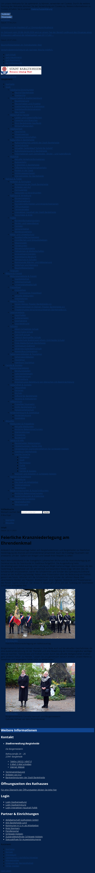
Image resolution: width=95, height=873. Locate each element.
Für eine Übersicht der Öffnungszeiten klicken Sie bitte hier (29, 789)
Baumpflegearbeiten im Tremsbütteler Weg (21, 44)
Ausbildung (20, 479)
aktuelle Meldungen (24, 295)
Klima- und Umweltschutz (22, 234)
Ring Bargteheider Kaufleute (28, 123)
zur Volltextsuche (14, 62)
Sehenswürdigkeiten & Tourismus (26, 354)
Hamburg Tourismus (24, 362)
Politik (13, 217)
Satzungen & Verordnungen (28, 192)
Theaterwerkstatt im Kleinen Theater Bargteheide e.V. (40, 306)
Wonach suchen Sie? (11, 512)
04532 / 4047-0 (21, 761)
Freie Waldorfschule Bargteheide (30, 343)
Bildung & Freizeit (14, 273)
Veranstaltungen (22, 501)
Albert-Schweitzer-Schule (26, 329)
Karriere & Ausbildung (20, 476)
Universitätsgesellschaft (26, 284)
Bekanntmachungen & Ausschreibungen (29, 490)
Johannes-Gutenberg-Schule (28, 348)
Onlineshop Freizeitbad (30, 292)
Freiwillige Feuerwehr (25, 404)
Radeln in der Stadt (24, 170)
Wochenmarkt (21, 504)
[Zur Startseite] (21, 73)
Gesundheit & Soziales (20, 384)
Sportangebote (17, 312)
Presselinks (20, 434)
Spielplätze (20, 418)
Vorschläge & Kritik (23, 214)
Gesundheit (20, 387)
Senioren (19, 390)
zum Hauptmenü (14, 57)
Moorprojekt (21, 242)
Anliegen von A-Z (23, 187)
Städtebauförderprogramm (28, 109)
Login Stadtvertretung (16, 804)
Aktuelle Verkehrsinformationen (30, 159)
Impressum (11, 854)
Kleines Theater (17, 301)
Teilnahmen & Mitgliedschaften (29, 251)
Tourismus (20, 359)
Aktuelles (10, 420)
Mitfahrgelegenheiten (25, 173)
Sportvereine (21, 320)
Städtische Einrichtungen (22, 89)
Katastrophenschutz (24, 409)
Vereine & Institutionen (26, 398)
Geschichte (20, 131)
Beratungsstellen (23, 370)
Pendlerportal (12, 831)
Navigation (24, 457)
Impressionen (21, 298)
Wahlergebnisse (22, 432)
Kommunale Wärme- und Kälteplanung (33, 262)
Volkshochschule (23, 281)
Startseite (10, 84)
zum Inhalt (11, 54)
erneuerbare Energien (25, 253)
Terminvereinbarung (15, 771)
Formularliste (21, 189)
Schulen (14, 326)
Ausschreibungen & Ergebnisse (29, 496)
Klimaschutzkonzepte (25, 248)
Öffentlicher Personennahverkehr (31, 167)
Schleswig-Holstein (14, 833)
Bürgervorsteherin (23, 231)
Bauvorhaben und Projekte (28, 103)
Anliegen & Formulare (20, 181)
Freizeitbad (15, 287)
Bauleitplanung (22, 100)
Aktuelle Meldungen (24, 426)
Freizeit (22, 468)
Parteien (19, 226)
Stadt (8, 86)
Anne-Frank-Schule (24, 331)
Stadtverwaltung (22, 201)
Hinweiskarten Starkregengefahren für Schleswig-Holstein (42, 448)
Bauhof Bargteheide (24, 92)
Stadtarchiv (20, 95)
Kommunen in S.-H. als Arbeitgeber (22, 825)
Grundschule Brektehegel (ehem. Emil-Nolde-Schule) (40, 340)
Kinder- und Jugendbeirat (27, 223)
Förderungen (21, 245)
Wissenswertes (22, 134)
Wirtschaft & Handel (19, 114)
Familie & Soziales (14, 365)
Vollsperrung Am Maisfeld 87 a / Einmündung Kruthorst (27, 27)
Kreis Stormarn (13, 828)
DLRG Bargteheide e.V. (25, 407)
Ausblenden (6, 14)
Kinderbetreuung (23, 415)
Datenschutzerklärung (41, 9)
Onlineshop (20, 290)
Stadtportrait (16, 128)
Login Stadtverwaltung (16, 802)
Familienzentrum (23, 376)
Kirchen (18, 393)
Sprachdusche (21, 145)
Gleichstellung (21, 379)
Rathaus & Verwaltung (20, 195)
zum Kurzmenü (13, 60)
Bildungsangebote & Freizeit (23, 276)
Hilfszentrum (16, 401)
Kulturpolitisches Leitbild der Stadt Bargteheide (37, 142)
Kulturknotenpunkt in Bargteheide (31, 150)
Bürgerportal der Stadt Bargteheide (31, 184)
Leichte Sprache (8, 76)
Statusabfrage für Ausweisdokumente (23, 839)
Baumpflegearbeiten (24, 267)
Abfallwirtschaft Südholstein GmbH (22, 819)
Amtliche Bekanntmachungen (29, 429)
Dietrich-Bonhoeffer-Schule (28, 337)
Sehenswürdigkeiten (24, 356)
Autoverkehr (21, 162)
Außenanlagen (22, 317)
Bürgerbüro (24, 462)
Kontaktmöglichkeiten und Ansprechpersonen (37, 203)
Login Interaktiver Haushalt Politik (21, 807)
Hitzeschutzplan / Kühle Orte (28, 446)
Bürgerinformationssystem (27, 220)
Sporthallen (20, 315)
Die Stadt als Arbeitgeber (26, 482)
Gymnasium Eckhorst (25, 345)
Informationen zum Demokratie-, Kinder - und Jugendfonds (43, 153)
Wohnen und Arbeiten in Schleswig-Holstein (35, 473)
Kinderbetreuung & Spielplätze (24, 412)
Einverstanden (6, 17)
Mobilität (14, 156)
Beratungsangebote (19, 368)
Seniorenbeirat (22, 228)
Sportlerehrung (22, 323)
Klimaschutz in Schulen (26, 259)
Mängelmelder (12, 860)
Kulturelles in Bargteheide (22, 139)
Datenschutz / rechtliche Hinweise (22, 857)
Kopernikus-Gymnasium (26, 351)
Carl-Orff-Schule (22, 334)
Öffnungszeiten (22, 206)
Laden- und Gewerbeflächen (28, 117)
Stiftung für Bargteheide (26, 395)
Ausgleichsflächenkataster (27, 237)
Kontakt (9, 852)
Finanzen (14, 270)
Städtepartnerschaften (25, 137)
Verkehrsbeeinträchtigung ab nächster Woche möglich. (27, 49)
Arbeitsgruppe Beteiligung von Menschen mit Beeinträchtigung (44, 381)
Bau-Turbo (20, 112)
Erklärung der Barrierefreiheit (19, 863)
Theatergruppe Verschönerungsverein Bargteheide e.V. (41, 309)
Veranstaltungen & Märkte (22, 498)
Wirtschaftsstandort (24, 125)
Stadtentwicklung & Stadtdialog (29, 106)
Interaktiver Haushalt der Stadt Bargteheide (35, 212)
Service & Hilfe (17, 440)
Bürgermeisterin (22, 198)
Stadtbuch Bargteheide (26, 451)
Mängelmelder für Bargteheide (29, 176)
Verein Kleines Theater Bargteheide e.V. (33, 304)
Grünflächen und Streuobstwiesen (31, 240)
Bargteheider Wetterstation (28, 443)
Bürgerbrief (20, 437)
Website (17, 767)
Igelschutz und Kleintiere (26, 265)
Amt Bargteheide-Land (16, 822)
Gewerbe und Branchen (26, 120)
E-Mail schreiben (20, 764)
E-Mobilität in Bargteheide (27, 164)
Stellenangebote (22, 484)
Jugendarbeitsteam (24, 373)
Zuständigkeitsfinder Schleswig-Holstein (24, 836)
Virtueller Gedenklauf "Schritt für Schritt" (34, 148)
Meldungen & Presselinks (22, 423)
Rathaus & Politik (14, 178)
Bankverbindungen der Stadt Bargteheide (25, 777)
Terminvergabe (22, 209)
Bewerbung (20, 487)
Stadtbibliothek (22, 279)
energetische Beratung (25, 256)
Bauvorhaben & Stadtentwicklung (26, 98)
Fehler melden (12, 865)
